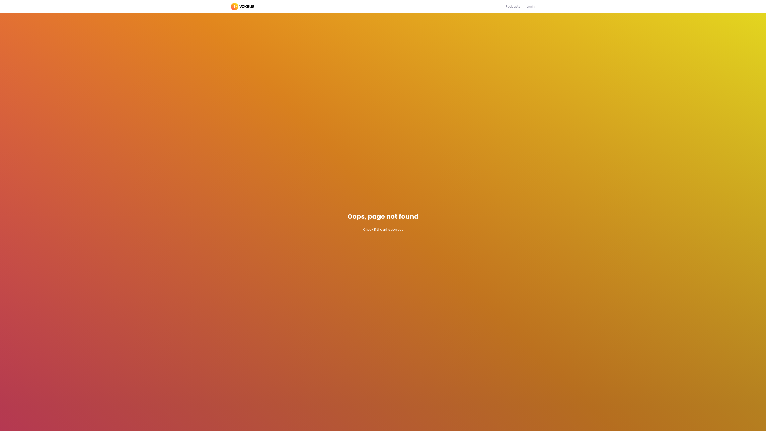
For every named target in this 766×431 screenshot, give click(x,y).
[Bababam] (368, 6)
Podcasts (513, 6)
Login (531, 6)
